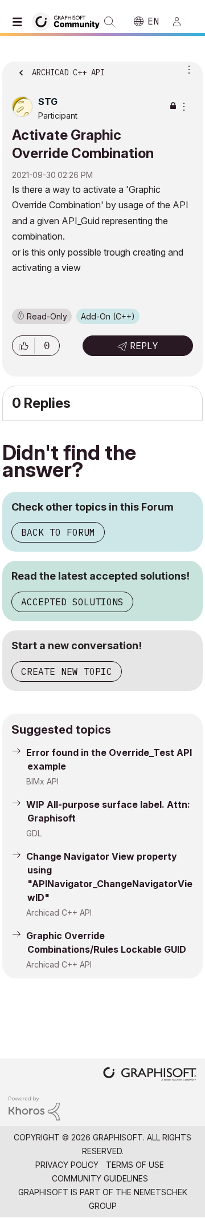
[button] (23, 345)
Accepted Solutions (72, 602)
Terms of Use (135, 1165)
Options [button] (186, 69)
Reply (144, 345)
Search (109, 21)
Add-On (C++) (108, 316)
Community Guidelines (100, 1178)
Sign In (181, 21)
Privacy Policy (67, 1165)
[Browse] (20, 21)
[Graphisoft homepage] (149, 1075)
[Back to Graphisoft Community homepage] (69, 21)
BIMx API (42, 781)
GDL (34, 833)
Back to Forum (58, 532)
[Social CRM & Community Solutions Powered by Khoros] (34, 1107)
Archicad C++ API (59, 912)
